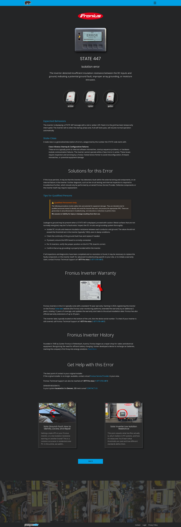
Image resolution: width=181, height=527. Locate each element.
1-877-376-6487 (96, 259)
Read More (92, 349)
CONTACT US (92, 388)
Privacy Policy (153, 525)
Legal (144, 525)
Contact (137, 525)
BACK (90, 461)
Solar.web (59, 308)
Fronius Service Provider (99, 376)
